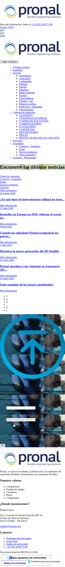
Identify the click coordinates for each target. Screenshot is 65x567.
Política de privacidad (17, 544)
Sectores (17, 73)
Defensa (23, 84)
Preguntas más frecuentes (18, 538)
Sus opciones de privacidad (29, 557)
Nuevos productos (28, 152)
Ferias (22, 149)
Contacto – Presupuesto (24, 157)
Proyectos (17, 140)
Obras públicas (26, 98)
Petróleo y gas (26, 101)
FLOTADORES (27, 126)
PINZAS (23, 135)
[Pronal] (32, 21)
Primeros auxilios (27, 104)
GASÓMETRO (27, 129)
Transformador (26, 109)
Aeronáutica (25, 75)
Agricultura (24, 78)
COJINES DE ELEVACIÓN (33, 121)
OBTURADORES (28, 132)
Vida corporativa (27, 154)
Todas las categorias (10, 176)
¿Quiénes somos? (21, 67)
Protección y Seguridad (30, 106)
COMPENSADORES (30, 123)
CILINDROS (26, 115)
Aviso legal (12, 541)
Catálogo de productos (24, 112)
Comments (11, 404)
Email (9, 416)
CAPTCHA (12, 440)
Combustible (25, 81)
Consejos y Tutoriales (29, 146)
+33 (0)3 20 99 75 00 (42, 24)
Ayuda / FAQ (7, 27)
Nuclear (23, 95)
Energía (23, 87)
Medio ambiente (27, 92)
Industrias (24, 90)
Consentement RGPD (17, 422)
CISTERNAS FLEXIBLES (33, 118)
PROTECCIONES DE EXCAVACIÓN (39, 138)
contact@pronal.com (10, 526)
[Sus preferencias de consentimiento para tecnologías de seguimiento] (44, 561)
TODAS (4, 187)
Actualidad (18, 143)
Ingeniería (18, 70)
